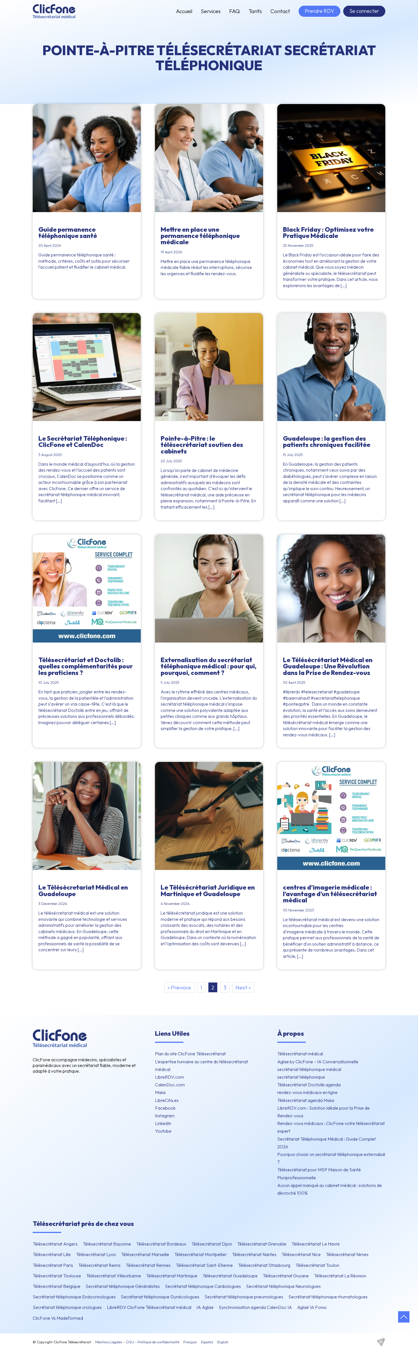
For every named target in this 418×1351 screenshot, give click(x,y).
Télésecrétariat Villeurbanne (113, 1276)
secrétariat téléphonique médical (309, 1069)
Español (207, 1342)
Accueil (184, 11)
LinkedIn (163, 1123)
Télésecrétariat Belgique (56, 1286)
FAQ (234, 11)
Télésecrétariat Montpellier (200, 1254)
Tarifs (255, 11)
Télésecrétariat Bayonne (107, 1244)
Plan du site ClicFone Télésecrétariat (190, 1053)
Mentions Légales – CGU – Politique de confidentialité (137, 1342)
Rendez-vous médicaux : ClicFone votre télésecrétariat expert (331, 1127)
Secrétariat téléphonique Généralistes (123, 1286)
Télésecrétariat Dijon (211, 1244)
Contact (280, 11)
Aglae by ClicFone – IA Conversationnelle (317, 1061)
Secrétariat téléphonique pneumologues (243, 1297)
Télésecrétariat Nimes (347, 1254)
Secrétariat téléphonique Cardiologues (203, 1286)
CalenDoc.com (170, 1084)
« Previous (179, 987)
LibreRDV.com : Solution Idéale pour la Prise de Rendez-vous (323, 1111)
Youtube (163, 1131)
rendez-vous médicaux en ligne (307, 1092)
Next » (243, 987)
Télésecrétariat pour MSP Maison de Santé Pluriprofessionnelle (319, 1173)
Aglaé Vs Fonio (312, 1307)
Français (190, 1342)
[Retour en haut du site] (403, 1317)
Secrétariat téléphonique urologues (67, 1307)
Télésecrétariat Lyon (96, 1254)
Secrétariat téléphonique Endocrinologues (74, 1297)
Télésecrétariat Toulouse (57, 1276)
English (222, 1342)
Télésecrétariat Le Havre (315, 1244)
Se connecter (364, 11)
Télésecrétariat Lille (52, 1254)
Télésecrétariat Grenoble (261, 1244)
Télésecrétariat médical (300, 1053)
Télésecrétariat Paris (53, 1265)
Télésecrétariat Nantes (254, 1254)
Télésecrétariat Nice (301, 1254)
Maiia (160, 1092)
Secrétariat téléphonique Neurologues (283, 1286)
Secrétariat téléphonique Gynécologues (160, 1297)
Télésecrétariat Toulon (317, 1265)
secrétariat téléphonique (301, 1077)
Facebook (165, 1108)
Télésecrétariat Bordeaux (161, 1244)
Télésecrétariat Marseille (145, 1254)
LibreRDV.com (169, 1077)
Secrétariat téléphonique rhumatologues (328, 1297)
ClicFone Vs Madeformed (58, 1318)
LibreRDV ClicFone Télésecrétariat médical (149, 1307)
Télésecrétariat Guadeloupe (230, 1276)
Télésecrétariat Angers (55, 1244)
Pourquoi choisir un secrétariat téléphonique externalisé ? (331, 1158)
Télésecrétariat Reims (99, 1265)
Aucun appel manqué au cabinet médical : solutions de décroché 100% (329, 1189)
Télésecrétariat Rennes (148, 1265)
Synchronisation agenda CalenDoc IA (255, 1307)
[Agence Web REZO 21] (380, 1342)
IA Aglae (205, 1307)
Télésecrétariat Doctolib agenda (309, 1084)
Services (211, 11)
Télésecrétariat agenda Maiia (305, 1100)
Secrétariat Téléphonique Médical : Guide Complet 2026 (326, 1142)
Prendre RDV (319, 11)
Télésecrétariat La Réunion (340, 1276)
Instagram (165, 1115)
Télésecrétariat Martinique (171, 1276)
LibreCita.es (167, 1100)
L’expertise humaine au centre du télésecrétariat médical (201, 1065)
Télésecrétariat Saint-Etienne (204, 1265)
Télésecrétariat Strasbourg (264, 1265)
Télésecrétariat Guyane (286, 1276)
